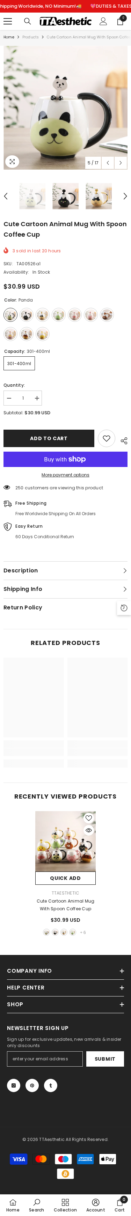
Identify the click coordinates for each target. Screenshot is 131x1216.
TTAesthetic (66, 893)
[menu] (7, 21)
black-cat (55, 932)
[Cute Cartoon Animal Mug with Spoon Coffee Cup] (65, 841)
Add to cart (49, 438)
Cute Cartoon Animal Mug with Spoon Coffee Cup (66, 905)
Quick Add (65, 878)
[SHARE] (121, 439)
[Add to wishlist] (106, 438)
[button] (108, 163)
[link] (33, 752)
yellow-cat (63, 932)
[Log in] (103, 21)
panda (46, 932)
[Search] (27, 21)
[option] (65, 108)
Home (8, 37)
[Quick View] (88, 830)
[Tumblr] (50, 1085)
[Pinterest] (32, 1085)
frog (72, 932)
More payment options (65, 475)
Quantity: (14, 385)
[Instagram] (13, 1085)
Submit (105, 1058)
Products (30, 37)
